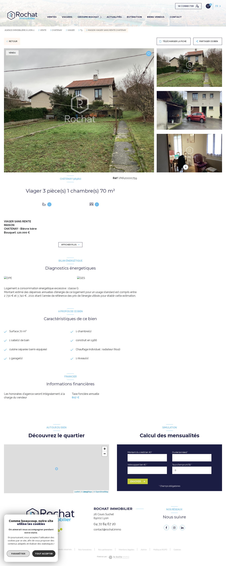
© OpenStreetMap (101, 491)
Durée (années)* (180, 452)
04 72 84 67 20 (105, 524)
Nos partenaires (105, 549)
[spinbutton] (192, 470)
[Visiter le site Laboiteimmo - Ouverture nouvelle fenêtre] (118, 557)
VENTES (52, 17)
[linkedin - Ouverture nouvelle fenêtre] (182, 527)
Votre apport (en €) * (137, 464)
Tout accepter (44, 553)
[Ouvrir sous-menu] (101, 17)
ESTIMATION (134, 17)
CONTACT (176, 17)
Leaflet (77, 491)
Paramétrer (18, 553)
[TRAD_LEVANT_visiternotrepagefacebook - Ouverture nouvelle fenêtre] (166, 527)
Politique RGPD (160, 549)
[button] (185, 167)
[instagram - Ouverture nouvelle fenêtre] (174, 527)
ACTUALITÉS (114, 17)
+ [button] (105, 449)
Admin (144, 549)
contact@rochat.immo (107, 529)
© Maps (86, 491)
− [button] (105, 454)
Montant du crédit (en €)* (140, 452)
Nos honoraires (84, 549)
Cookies (177, 550)
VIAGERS (67, 17)
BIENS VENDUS (155, 17)
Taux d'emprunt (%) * (182, 464)
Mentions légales (126, 549)
